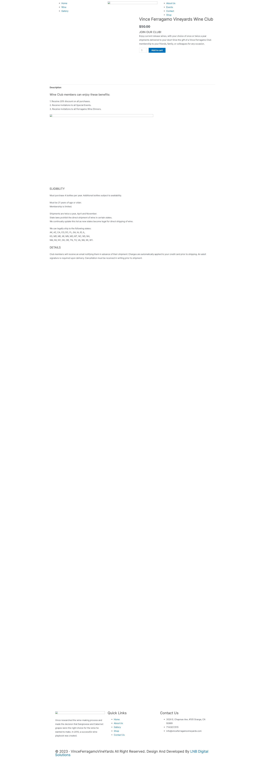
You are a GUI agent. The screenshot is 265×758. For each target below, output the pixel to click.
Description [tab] (55, 87)
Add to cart (157, 50)
